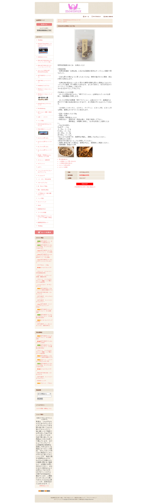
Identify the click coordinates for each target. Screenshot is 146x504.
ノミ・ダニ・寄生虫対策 (44, 179)
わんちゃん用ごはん (43, 138)
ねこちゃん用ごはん (43, 146)
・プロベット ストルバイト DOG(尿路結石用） (44, 272)
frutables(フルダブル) (43, 85)
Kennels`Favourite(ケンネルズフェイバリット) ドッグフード (45, 45)
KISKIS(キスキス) (42, 57)
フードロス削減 (42, 212)
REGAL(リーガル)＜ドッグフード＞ (45, 94)
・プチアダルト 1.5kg (42, 265)
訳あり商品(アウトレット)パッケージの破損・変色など (45, 217)
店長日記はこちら (44, 485)
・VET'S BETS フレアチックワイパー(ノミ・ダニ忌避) (44, 251)
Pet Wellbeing (41, 108)
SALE (39, 205)
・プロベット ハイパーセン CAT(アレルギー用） (44, 360)
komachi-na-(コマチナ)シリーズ (71, 20)
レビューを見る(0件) (64, 165)
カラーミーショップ (58, 499)
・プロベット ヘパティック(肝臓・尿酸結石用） (44, 276)
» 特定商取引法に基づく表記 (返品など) (84, 187)
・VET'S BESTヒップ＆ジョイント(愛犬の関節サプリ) (44, 289)
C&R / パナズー (43, 117)
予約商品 (40, 40)
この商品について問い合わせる (67, 161)
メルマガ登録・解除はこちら (44, 408)
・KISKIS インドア (41, 380)
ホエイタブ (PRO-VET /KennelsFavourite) (44, 71)
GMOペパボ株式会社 (79, 499)
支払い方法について (68, 497)
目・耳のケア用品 (42, 186)
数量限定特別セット (43, 222)
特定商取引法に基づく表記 (57, 497)
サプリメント (41, 163)
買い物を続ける (63, 159)
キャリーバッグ (42, 202)
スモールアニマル (42, 182)
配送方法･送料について (80, 497)
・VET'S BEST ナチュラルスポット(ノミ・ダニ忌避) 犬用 (44, 311)
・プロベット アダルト (44, 383)
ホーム (60, 20)
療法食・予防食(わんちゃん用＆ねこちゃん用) (44, 155)
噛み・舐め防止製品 (43, 190)
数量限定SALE (42, 209)
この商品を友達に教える (65, 163)
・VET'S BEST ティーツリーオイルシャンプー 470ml (44, 305)
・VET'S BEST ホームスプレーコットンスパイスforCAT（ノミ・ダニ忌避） (44, 256)
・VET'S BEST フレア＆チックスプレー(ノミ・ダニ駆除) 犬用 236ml (44, 316)
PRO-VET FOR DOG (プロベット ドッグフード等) (45, 61)
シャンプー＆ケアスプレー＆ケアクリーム (45, 171)
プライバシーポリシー (92, 497)
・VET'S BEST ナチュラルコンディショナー (44, 297)
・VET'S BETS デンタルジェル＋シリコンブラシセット (44, 261)
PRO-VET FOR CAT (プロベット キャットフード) (44, 66)
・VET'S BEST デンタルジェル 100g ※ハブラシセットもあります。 (44, 246)
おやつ (39, 167)
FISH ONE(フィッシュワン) (44, 129)
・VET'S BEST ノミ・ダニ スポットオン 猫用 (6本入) (44, 324)
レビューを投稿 (63, 167)
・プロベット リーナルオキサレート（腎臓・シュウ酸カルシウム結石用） (44, 281)
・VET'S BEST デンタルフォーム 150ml (44, 342)
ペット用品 (41, 120)
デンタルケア (41, 175)
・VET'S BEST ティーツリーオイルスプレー (44, 301)
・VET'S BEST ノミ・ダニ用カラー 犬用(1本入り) (44, 242)
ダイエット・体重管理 (44, 160)
